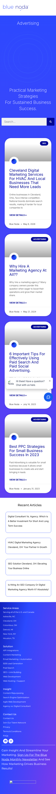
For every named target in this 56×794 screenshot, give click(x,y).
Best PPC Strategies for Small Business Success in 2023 (27, 450)
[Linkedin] (5, 741)
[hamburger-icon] (51, 7)
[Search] (50, 122)
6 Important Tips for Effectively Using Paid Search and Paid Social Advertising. (27, 362)
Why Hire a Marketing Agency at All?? (28, 270)
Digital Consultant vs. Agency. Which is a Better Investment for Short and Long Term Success (28, 521)
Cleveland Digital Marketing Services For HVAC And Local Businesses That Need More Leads (27, 178)
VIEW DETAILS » (18, 215)
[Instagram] (11, 741)
